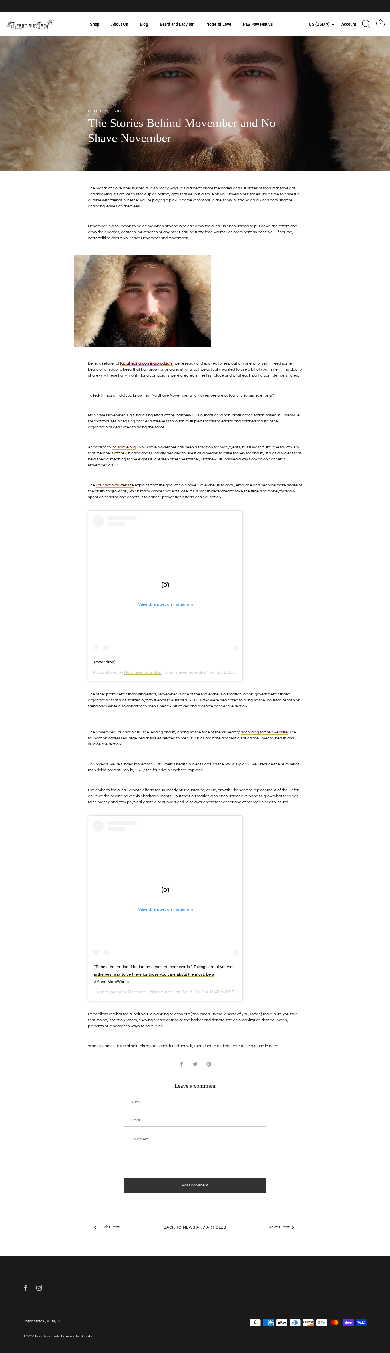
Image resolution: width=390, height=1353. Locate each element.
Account (348, 24)
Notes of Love (218, 24)
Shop (94, 24)
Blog (144, 24)
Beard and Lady (47, 1336)
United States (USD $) (39, 1321)
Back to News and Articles (195, 1227)
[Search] (366, 24)
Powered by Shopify (76, 1336)
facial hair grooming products (146, 363)
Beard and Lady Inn (177, 24)
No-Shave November (143, 672)
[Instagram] (39, 1287)
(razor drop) (105, 662)
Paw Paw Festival (258, 24)
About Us (119, 24)
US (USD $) (319, 24)
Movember (137, 992)
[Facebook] (26, 1287)
